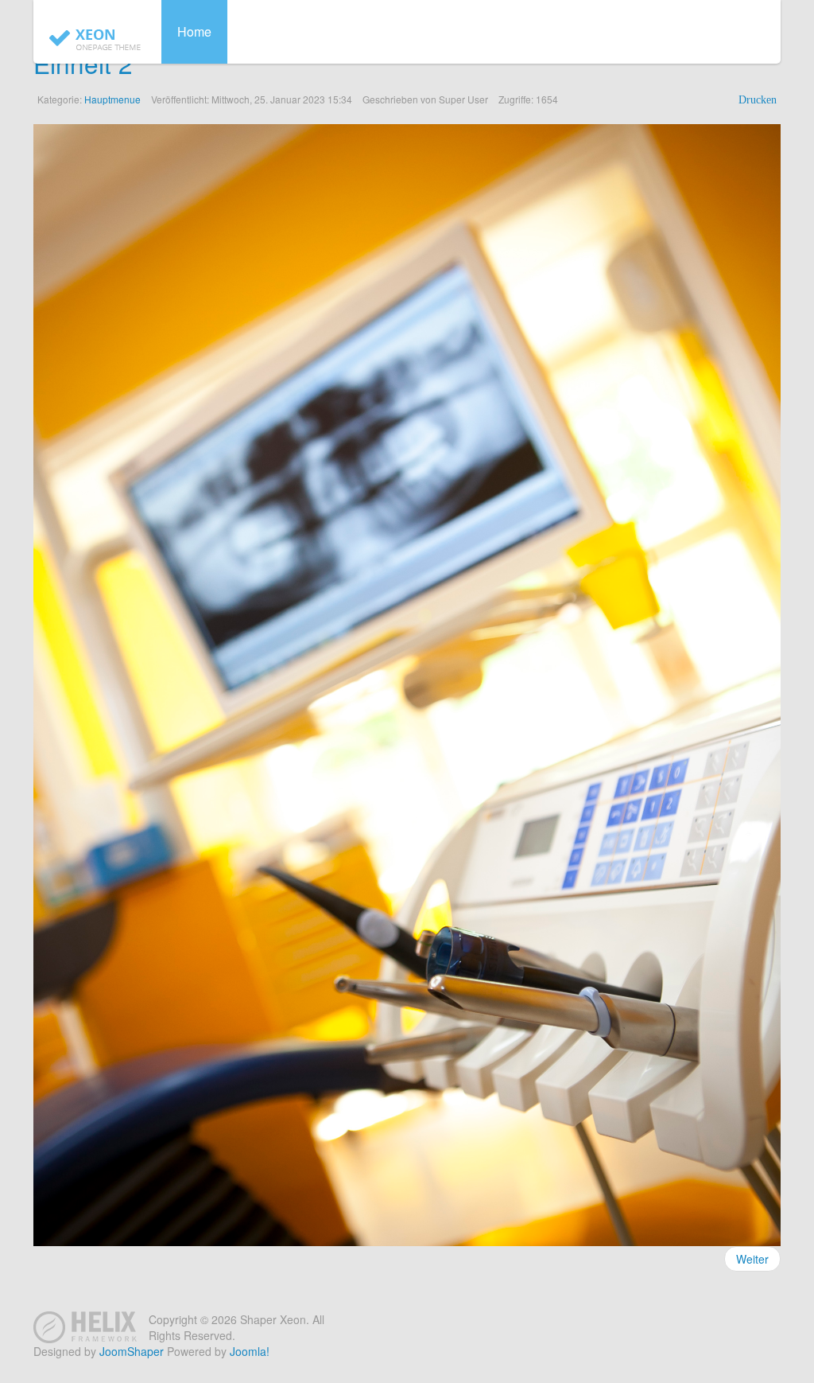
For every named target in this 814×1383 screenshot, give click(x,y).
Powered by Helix (85, 1327)
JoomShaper (131, 1351)
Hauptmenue (112, 99)
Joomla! (249, 1351)
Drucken (757, 100)
